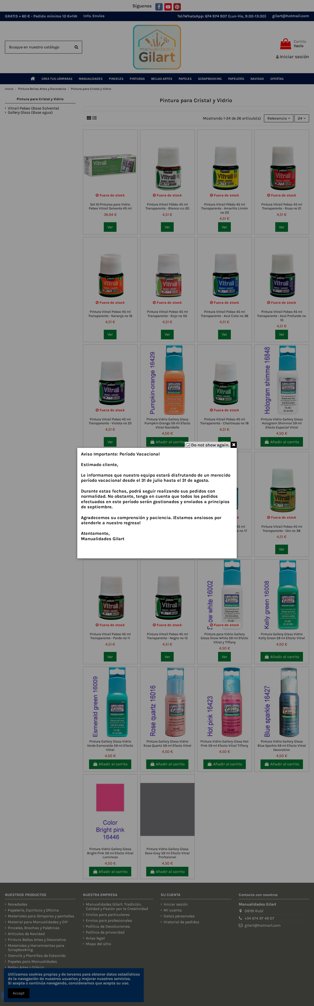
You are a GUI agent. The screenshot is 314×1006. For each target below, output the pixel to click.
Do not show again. (210, 444)
